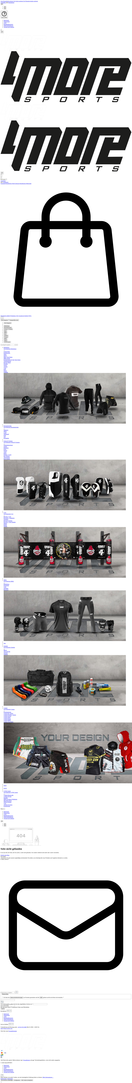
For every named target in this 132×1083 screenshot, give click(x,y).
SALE (5, 340)
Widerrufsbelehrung (8, 25)
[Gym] (65, 577)
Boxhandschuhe (7, 327)
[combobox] (8, 345)
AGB (5, 23)
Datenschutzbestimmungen (16, 997)
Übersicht (3, 183)
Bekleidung (6, 326)
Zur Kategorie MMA (9, 581)
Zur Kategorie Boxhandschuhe (11, 427)
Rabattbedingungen (8, 24)
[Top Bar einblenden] (2, 318)
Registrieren (11, 2)
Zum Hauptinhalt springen (7, 1)
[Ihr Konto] (1, 178)
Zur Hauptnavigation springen (30, 1)
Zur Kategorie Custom (9, 709)
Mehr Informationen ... (48, 1077)
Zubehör (6, 335)
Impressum (6, 20)
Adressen (17, 183)
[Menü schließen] (6, 179)
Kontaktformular (13, 1031)
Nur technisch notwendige (7, 1080)
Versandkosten (26, 1060)
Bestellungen (23, 183)
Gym (5, 330)
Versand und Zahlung (9, 27)
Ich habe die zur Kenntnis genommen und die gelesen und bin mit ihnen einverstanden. (34, 997)
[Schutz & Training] (65, 509)
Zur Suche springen (18, 1)
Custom (6, 337)
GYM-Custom (7, 342)
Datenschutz (7, 21)
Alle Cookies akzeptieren (26, 1080)
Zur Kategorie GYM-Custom (11, 792)
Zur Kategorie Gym (8, 514)
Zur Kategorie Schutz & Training (12, 442)
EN (5, 8)
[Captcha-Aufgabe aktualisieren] (2, 1002)
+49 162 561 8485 (22, 1027)
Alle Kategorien (7, 323)
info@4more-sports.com (6, 1028)
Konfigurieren (17, 1080)
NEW (5, 338)
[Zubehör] (65, 705)
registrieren (5, 182)
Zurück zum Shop (5, 855)
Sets (5, 334)
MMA (5, 332)
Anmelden (3, 2)
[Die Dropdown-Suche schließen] (17, 345)
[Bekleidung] (65, 423)
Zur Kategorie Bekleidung (10, 349)
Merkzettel (28, 183)
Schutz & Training (8, 329)
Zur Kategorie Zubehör (9, 647)
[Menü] (2, 32)
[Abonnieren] (16, 992)
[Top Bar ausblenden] (1, 30)
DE (5, 7)
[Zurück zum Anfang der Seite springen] (2, 1075)
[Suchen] (1, 175)
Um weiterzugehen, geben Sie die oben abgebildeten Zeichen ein (17, 1004)
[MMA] (65, 640)
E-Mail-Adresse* (5, 859)
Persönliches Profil (10, 183)
